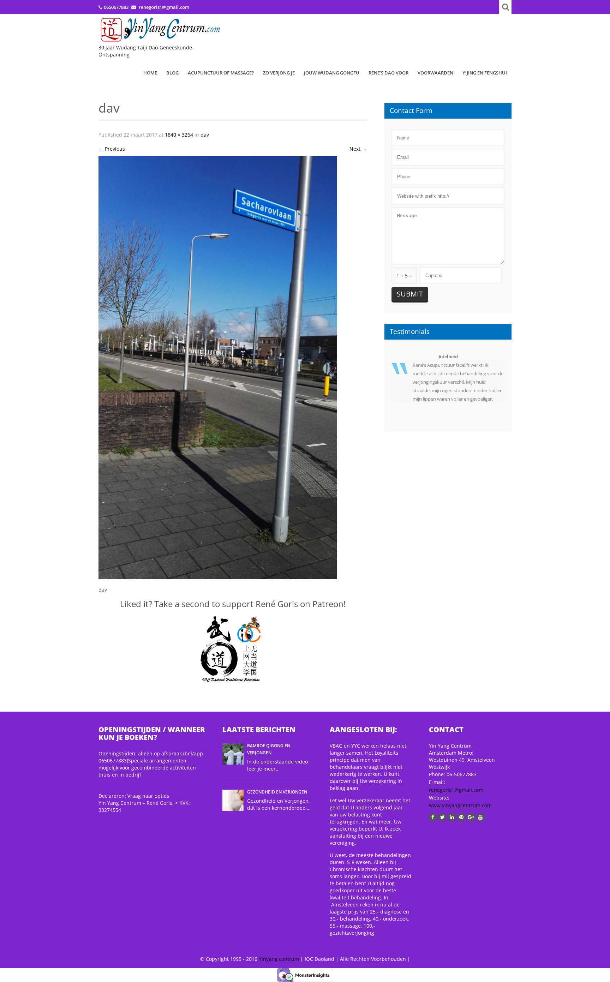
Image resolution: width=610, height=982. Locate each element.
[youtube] (481, 817)
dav (205, 134)
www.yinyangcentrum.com (460, 805)
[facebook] (433, 817)
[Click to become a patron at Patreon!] (232, 649)
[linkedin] (452, 817)
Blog (172, 73)
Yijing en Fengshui (484, 73)
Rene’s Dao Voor (388, 73)
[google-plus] (471, 817)
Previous (111, 148)
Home (150, 73)
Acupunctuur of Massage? (221, 73)
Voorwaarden (435, 73)
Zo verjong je (279, 73)
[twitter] (442, 817)
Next (358, 148)
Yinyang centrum (279, 959)
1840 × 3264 (179, 134)
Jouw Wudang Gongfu (331, 73)
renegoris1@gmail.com (456, 789)
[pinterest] (462, 817)
